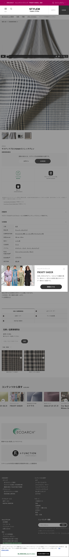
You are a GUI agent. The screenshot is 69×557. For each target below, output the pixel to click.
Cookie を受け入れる (43, 554)
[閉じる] (64, 269)
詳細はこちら (51, 287)
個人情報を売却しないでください (26, 554)
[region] (34, 550)
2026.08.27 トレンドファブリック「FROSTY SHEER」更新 (24, 3)
